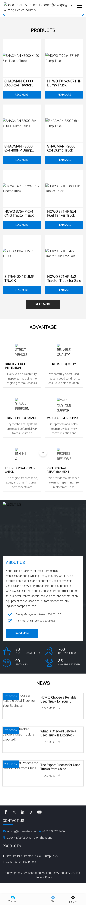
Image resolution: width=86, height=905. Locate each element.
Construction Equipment (21, 861)
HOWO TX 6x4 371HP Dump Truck (64, 83)
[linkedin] (22, 812)
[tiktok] (31, 812)
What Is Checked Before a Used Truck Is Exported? (58, 733)
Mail (53, 900)
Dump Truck (50, 856)
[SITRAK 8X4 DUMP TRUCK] (22, 254)
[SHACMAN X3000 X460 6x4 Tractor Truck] (22, 58)
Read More (21, 94)
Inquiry (73, 901)
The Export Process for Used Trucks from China (60, 767)
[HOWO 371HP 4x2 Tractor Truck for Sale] (64, 254)
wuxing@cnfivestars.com (22, 831)
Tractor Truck (32, 856)
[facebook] (6, 812)
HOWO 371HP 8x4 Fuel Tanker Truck (61, 213)
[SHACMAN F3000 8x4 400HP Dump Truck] (22, 124)
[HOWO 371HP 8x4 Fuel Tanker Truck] (64, 189)
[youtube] (39, 812)
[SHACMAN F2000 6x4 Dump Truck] (64, 124)
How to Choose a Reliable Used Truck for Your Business (58, 700)
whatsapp (13, 901)
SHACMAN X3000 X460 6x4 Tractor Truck (18, 83)
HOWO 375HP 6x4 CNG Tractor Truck (19, 213)
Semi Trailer (13, 856)
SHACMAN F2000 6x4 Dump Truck (61, 148)
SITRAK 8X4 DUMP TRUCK (19, 279)
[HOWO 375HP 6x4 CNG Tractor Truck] (22, 189)
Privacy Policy (44, 877)
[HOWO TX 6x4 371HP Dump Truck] (64, 58)
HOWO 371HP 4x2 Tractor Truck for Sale (64, 279)
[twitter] (14, 812)
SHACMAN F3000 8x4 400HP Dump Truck (18, 148)
